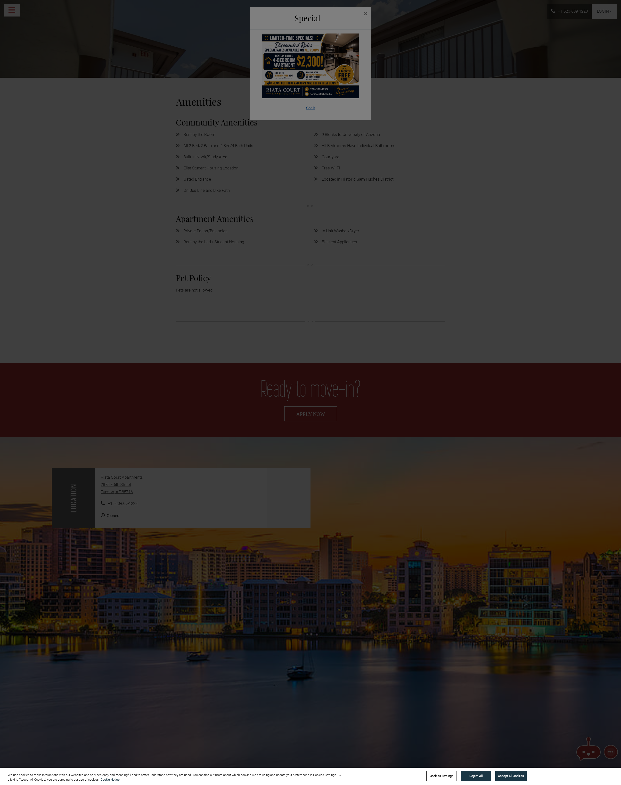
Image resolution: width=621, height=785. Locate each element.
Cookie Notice (110, 780)
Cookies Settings (441, 776)
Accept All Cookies (511, 776)
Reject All (475, 776)
